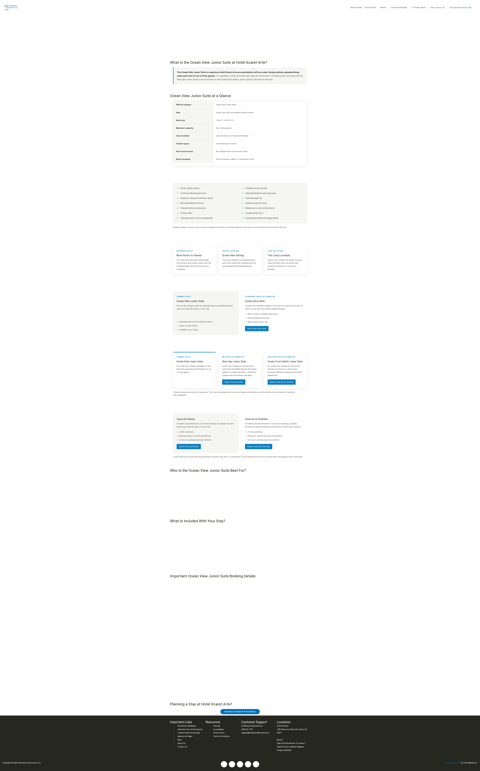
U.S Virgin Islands (419, 7)
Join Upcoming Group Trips (460, 7)
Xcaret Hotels (370, 7)
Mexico (383, 7)
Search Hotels (356, 7)
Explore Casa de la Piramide (258, 446)
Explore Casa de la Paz (233, 382)
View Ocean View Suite (256, 328)
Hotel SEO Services (452, 763)
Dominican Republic (399, 7)
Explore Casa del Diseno (189, 446)
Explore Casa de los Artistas (281, 382)
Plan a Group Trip (437, 7)
